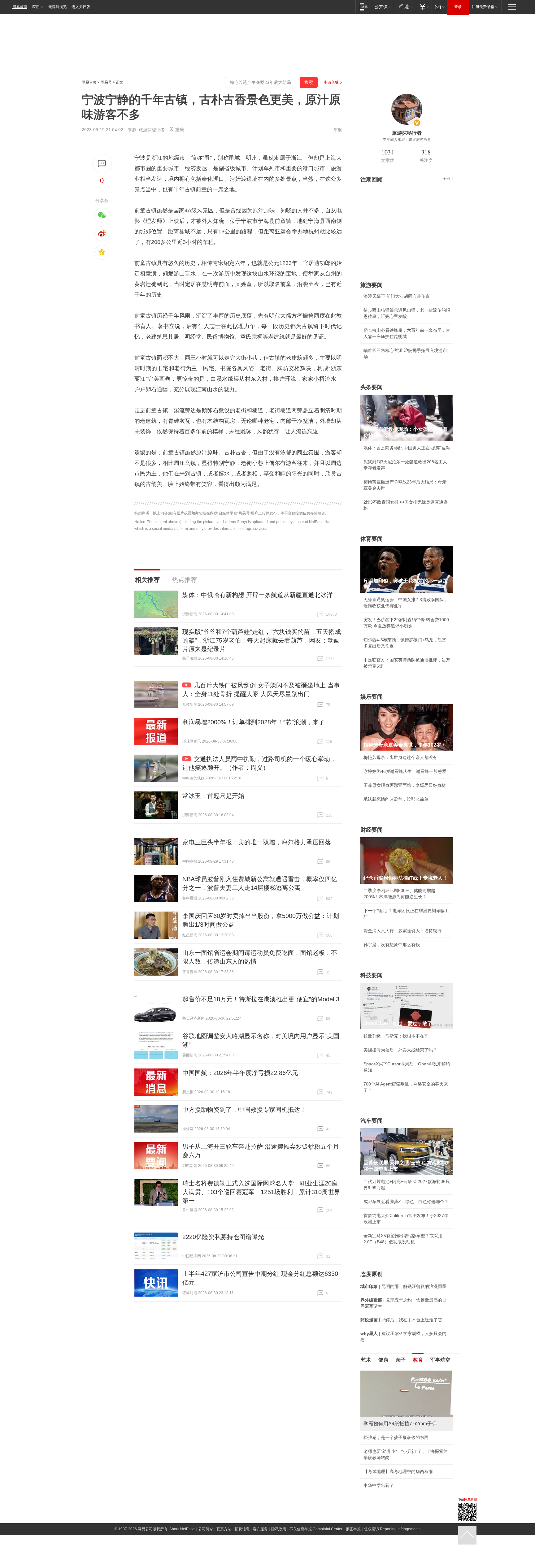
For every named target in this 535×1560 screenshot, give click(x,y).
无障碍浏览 (57, 7)
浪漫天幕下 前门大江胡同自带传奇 (396, 296)
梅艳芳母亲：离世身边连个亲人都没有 (400, 757)
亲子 (401, 1360)
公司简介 (205, 1529)
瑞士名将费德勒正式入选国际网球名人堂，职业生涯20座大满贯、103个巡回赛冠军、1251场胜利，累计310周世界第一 (261, 1192)
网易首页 (19, 7)
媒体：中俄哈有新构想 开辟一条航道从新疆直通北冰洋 (257, 595)
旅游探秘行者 (152, 129)
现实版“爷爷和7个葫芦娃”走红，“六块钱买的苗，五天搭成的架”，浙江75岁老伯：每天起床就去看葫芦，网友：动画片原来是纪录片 (261, 640)
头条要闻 (371, 387)
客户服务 (260, 1529)
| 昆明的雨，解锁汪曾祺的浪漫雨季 (403, 1286)
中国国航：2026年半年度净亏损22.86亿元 (240, 1072)
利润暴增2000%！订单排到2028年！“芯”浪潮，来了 (253, 722)
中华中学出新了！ (380, 1485)
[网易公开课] (383, 6)
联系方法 (223, 1529)
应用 (36, 7)
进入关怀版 (81, 7)
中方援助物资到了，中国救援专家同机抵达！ (244, 1109)
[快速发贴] (102, 163)
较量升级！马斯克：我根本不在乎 (395, 1036)
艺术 (366, 1360)
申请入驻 (331, 82)
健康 (383, 1360)
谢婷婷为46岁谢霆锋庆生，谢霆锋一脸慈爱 (404, 771)
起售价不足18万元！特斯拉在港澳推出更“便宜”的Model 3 (260, 999)
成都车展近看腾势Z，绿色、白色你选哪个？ (406, 1201)
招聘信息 (242, 1529)
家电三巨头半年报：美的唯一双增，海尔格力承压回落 (256, 842)
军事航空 (440, 1360)
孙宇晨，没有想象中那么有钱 (391, 944)
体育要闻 (371, 539)
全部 (446, 178)
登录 (458, 7)
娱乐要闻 (371, 697)
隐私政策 (278, 1529)
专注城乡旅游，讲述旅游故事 (407, 139)
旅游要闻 (371, 285)
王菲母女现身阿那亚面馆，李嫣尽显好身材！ (406, 785)
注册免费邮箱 (483, 7)
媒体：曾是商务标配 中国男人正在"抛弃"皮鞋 (406, 447)
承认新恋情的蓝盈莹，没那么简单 (395, 799)
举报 (337, 130)
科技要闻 (371, 975)
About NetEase (182, 1529)
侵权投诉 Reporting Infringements (392, 1529)
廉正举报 (353, 1529)
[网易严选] (405, 6)
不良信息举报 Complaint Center (315, 1529)
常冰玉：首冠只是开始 (213, 795)
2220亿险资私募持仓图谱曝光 (223, 1236)
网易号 (106, 82)
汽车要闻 (371, 1121)
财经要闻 (371, 830)
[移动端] (363, 6)
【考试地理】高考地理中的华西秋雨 (398, 1471)
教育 (418, 1360)
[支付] (424, 6)
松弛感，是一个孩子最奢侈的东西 (395, 1437)
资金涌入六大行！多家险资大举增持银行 (402, 930)
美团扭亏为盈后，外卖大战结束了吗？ (400, 1049)
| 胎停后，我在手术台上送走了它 (401, 1319)
